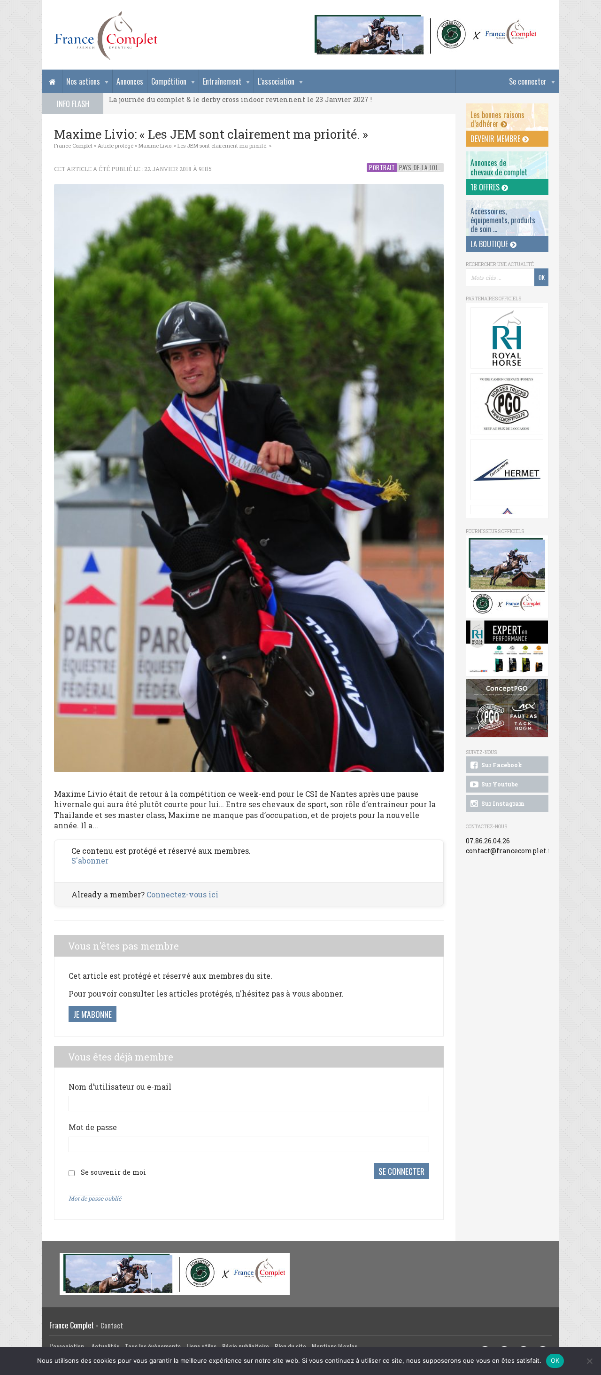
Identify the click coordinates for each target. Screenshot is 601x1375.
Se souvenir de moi (113, 1172)
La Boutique (490, 244)
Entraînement (222, 81)
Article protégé (115, 145)
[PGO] (507, 708)
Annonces (129, 81)
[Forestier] (426, 19)
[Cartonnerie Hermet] (506, 469)
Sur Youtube (499, 784)
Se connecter (528, 81)
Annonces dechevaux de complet (498, 167)
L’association (276, 81)
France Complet (73, 145)
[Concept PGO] (506, 403)
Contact (111, 1325)
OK (555, 1360)
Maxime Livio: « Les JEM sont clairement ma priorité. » (205, 145)
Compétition (168, 81)
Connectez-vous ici (182, 894)
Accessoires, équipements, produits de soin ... (502, 220)
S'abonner (89, 860)
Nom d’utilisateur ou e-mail (120, 1087)
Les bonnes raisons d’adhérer (497, 119)
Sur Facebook (501, 765)
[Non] (589, 1361)
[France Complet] (106, 36)
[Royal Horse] (506, 338)
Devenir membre (496, 138)
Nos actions (83, 81)
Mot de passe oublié (95, 1198)
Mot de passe (93, 1127)
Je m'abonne (92, 1014)
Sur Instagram (502, 803)
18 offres (485, 187)
